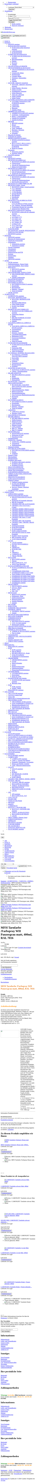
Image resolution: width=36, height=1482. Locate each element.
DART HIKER (16, 777)
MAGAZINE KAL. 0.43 (19, 562)
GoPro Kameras (16, 423)
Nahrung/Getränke (13, 447)
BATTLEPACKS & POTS (20, 182)
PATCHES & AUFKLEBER (16, 448)
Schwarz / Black (16, 588)
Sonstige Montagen (17, 601)
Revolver (14, 63)
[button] (11, 4)
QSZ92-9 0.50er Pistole (15, 801)
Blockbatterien (16, 287)
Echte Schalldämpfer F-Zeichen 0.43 (22, 703)
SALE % (7, 41)
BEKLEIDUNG (9, 645)
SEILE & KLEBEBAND (15, 467)
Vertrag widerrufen (6, 1385)
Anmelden (10, 1129)
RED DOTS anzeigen (18, 269)
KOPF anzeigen (16, 650)
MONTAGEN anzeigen (19, 594)
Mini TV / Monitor (17, 428)
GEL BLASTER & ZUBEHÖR (17, 66)
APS (9, 792)
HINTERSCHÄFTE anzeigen (21, 621)
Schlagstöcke (12, 242)
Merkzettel (7, 27)
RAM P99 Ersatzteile (18, 527)
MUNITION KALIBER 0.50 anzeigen (23, 170)
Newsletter (4, 1364)
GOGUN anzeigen (17, 769)
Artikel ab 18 (4, 1349)
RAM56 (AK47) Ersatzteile (20, 536)
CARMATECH (16, 554)
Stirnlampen (15, 331)
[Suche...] (22, 866)
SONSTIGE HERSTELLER (16, 827)
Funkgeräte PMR (17, 348)
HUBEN (14, 772)
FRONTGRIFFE (13, 584)
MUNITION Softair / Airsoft (16, 185)
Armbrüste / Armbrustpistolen (20, 115)
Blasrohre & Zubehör (14, 135)
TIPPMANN (15, 547)
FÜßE (10, 685)
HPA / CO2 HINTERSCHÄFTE (18, 740)
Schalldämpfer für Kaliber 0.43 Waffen (23, 577)
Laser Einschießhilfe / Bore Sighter (18, 266)
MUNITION (8, 157)
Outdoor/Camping (13, 480)
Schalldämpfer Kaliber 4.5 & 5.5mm (22, 572)
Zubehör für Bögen (17, 120)
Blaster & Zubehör (17, 148)
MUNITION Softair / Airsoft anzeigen (23, 187)
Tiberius (14, 561)
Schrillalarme (12, 250)
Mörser (14, 79)
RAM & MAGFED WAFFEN (17, 46)
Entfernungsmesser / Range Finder (18, 264)
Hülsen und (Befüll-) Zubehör (20, 764)
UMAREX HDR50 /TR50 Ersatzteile (23, 512)
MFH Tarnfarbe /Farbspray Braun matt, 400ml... (15, 1145)
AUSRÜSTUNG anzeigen (16, 296)
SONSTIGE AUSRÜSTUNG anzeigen (23, 370)
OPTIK (6, 261)
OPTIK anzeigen (13, 262)
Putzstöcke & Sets (17, 437)
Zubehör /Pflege (16, 110)
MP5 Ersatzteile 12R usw (19, 537)
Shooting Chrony (17, 413)
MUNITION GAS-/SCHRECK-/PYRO (20, 200)
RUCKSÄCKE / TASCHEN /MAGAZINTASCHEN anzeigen (22, 385)
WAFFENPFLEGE (14, 432)
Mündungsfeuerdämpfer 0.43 (20, 705)
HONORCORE (16, 549)
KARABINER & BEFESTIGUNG (18, 472)
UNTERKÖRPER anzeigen (20, 673)
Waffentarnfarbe (16, 445)
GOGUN (11, 767)
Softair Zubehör (16, 96)
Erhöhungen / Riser (17, 596)
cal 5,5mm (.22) (16, 219)
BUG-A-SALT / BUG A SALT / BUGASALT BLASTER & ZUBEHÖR (21, 145)
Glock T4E (11, 697)
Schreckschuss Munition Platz (20, 209)
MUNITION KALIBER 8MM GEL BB (20, 183)
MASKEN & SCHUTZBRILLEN (18, 309)
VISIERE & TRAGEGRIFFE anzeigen (23, 631)
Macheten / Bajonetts (18, 130)
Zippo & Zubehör (17, 341)
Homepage (4, 1318)
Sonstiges (11, 257)
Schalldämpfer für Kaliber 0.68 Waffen (23, 581)
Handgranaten (16, 74)
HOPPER (11, 638)
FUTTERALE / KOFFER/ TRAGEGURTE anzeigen (20, 355)
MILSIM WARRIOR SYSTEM (21, 318)
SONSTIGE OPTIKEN (15, 281)
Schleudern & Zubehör (15, 136)
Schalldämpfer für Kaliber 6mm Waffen (23, 576)
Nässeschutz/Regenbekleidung (21, 670)
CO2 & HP (7, 732)
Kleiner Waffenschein (7, 1366)
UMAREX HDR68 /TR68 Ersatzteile (23, 514)
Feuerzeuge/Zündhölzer (19, 338)
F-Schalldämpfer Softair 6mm (20, 571)
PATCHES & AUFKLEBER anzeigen (23, 450)
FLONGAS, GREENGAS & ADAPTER (20, 738)
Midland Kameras (17, 422)
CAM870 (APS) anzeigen (19, 759)
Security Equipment (14, 247)
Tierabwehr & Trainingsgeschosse (22, 173)
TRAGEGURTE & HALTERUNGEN (19, 626)
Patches (14, 452)
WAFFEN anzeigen (14, 44)
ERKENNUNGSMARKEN (16, 477)
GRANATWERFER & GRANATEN (19, 68)
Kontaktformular (5, 1361)
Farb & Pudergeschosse (19, 172)
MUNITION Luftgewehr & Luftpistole (19, 210)
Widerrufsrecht (5, 1339)
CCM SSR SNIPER (14, 824)
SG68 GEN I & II (13, 728)
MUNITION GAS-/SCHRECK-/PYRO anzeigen (22, 203)
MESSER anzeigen (17, 123)
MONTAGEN (12, 593)
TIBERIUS (15, 552)
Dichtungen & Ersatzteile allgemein (22, 500)
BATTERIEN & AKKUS (15, 282)
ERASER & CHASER (15, 822)
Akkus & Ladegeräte (18, 94)
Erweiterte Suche (12, 868)
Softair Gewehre (16, 89)
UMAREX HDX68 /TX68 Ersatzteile (23, 515)
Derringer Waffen (17, 153)
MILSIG (14, 546)
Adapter (14, 613)
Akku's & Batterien (17, 351)
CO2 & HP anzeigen (14, 733)
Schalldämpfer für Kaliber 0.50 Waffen (23, 579)
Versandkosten (18, 1473)
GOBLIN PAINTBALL (15, 819)
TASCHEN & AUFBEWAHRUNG (19, 750)
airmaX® (11, 804)
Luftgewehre (15, 106)
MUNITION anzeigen (14, 158)
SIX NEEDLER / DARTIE (20, 774)
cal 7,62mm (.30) (17, 222)
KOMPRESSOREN (14, 747)
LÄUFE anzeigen (17, 542)
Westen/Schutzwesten (18, 666)
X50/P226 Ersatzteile (18, 525)
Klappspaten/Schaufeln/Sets (16, 468)
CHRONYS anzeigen (18, 411)
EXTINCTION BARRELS (20, 544)
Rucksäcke (15, 396)
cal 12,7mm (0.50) (17, 225)
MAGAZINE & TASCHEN (20, 784)
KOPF (10, 648)
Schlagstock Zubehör (18, 245)
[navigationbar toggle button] (6, 36)
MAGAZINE (12, 557)
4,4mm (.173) (16, 215)
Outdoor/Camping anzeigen (20, 482)
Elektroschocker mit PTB (15, 252)
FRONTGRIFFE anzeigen (20, 586)
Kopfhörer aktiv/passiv (14, 460)
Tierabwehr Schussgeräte (15, 240)
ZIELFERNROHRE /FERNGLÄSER (19, 272)
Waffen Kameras (17, 420)
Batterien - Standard (17, 289)
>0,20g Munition (17, 192)
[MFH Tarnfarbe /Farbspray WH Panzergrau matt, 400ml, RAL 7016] (18, 906)
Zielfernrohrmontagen (18, 598)
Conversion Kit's (13, 634)
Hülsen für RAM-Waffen (19, 167)
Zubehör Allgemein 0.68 (15, 640)
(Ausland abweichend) (24, 947)
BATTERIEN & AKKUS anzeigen (22, 284)
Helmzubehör (16, 380)
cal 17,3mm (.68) (17, 227)
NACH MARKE (9, 754)
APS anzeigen (16, 794)
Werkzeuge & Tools (17, 435)
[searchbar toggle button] (5, 38)
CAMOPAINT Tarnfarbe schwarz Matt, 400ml (14, 1186)
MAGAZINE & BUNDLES (20, 814)
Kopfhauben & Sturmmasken (20, 656)
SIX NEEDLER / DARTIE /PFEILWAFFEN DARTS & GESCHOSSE (21, 231)
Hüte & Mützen (16, 651)
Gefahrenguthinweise (7, 1348)
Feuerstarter (15, 339)
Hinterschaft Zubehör (18, 624)
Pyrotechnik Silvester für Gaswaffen (22, 207)
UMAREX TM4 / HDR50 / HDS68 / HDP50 (21, 779)
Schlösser (14, 361)
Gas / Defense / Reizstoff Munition (22, 205)
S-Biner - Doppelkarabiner (19, 371)
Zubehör (14, 64)
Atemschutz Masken (18, 314)
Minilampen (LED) (17, 336)
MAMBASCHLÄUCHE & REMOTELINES (16, 744)
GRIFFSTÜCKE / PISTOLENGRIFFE (20, 636)
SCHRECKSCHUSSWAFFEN (17, 54)
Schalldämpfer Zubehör (19, 583)
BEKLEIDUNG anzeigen (15, 646)
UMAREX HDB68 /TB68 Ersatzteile (23, 509)
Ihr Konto (3, 1377)
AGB (10, 1470)
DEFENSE (7, 235)
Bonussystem (12, 2)
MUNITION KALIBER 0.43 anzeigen (23, 162)
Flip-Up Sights (16, 633)
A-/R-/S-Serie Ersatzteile (19, 539)
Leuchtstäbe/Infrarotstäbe (19, 334)
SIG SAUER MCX (14, 826)
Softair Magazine (17, 93)
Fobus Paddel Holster (18, 304)
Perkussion (11, 150)
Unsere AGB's (5, 1343)
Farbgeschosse (16, 163)
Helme (14, 376)
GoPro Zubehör (16, 427)
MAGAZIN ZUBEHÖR (15, 616)
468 (13, 551)
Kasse (2, 1379)
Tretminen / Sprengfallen (19, 78)
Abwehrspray (12, 249)
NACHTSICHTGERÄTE (16, 279)
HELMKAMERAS (14, 416)
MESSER (11, 121)
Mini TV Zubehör (17, 430)
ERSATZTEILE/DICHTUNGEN (18, 495)
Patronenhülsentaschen (18, 393)
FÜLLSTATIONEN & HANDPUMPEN (20, 742)
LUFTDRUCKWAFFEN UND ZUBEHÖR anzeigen (21, 102)
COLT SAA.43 (12, 797)
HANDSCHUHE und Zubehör (17, 678)
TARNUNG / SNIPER (15, 440)
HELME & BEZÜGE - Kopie (21, 653)
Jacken (14, 665)
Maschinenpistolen (17, 59)
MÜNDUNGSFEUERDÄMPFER (18, 614)
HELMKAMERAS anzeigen (20, 418)
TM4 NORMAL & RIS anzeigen (21, 702)
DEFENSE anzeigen (14, 237)
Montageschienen (17, 599)
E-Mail (10, 16)
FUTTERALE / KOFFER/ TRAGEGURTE (21, 353)
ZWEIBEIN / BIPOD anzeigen (21, 611)
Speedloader (15, 197)
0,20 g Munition (16, 190)
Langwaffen (15, 359)
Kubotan (10, 254)
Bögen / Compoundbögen (19, 116)
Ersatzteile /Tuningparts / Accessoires (22, 762)
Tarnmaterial (15, 443)
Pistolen (14, 61)
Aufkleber (15, 453)
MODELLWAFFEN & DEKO (17, 138)
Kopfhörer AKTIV (17, 463)
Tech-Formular (5, 1357)
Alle (5, 840)
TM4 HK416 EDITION (15, 713)
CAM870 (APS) (13, 757)
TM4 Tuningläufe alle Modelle (21, 708)
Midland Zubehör (17, 425)
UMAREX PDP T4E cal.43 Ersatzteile (23, 504)
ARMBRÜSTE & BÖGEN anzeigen (23, 113)
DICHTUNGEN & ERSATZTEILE (19, 749)
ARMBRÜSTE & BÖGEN (16, 111)
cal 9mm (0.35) (16, 224)
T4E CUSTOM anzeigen (15, 693)
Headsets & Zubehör (18, 349)
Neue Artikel (4, 1380)
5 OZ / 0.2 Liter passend (19, 623)
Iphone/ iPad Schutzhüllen (15, 470)
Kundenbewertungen (10, 979)
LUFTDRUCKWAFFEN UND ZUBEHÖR (21, 100)
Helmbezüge (15, 378)
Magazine (15, 108)
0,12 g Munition (16, 188)
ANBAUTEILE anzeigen (15, 494)
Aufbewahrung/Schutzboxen (16, 479)
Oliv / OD (15, 591)
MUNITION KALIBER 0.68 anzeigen (23, 177)
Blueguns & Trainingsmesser (16, 239)
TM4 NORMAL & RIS (15, 700)
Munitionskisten (16, 364)
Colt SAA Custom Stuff (15, 695)
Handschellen (12, 255)
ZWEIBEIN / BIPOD (14, 609)
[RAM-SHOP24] (8, 32)
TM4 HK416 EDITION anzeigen (22, 715)
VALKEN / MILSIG (14, 780)
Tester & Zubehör (17, 291)
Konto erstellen (16, 24)
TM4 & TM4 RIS (17, 556)
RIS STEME (12, 604)
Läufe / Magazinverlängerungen (21, 765)
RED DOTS (12, 267)
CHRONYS (11, 410)
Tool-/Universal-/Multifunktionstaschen (23, 395)
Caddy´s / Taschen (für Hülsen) (21, 760)
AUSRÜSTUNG (9, 294)
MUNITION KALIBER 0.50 (17, 168)
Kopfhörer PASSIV (17, 465)
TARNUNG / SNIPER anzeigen (21, 442)
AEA (13, 770)
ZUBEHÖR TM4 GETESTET (17, 608)
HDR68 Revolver (13, 710)
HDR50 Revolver (13, 725)
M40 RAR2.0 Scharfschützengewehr (19, 698)
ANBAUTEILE (9, 492)
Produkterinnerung (6, 1151)
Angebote (3, 1382)
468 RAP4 (11, 802)
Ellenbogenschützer (17, 668)
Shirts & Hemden (17, 663)
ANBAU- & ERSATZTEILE (20, 785)
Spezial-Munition (17, 193)
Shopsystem (4, 1478)
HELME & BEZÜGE (14, 373)
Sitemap (3, 1346)
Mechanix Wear (16, 683)
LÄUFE (10, 541)
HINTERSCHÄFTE (14, 619)
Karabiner (15, 366)
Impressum (4, 1359)
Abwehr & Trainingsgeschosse (21, 165)
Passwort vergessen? (18, 25)
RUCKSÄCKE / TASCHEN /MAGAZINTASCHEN (16, 382)
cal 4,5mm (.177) (17, 217)
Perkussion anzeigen (18, 152)
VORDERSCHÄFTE (14, 618)
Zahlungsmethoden (6, 1367)
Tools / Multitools (17, 128)
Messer (14, 125)
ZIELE (6, 643)
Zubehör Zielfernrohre (18, 277)
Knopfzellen (15, 286)
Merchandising (12, 457)
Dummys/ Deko (12, 455)
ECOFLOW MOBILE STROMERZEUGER (18, 484)
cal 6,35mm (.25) (17, 220)
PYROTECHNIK (13, 229)
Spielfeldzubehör (13, 438)
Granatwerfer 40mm (18, 73)
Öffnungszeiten (5, 1384)
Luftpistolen (15, 105)
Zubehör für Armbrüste (18, 118)
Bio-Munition (16, 195)
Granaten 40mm (16, 76)
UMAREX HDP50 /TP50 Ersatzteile (23, 510)
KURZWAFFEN (17, 53)
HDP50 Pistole (12, 723)
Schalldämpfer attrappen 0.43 (20, 707)
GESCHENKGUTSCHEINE (17, 415)
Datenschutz (4, 1344)
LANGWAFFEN (17, 51)
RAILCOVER (12, 606)
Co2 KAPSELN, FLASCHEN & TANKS (20, 737)
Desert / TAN (16, 589)
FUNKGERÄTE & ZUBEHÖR (17, 343)
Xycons (3, 1480)
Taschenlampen (16, 329)
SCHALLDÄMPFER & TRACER (18, 566)
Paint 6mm (15, 198)
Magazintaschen (16, 388)
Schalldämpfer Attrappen (19, 91)
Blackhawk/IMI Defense (19, 302)
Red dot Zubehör (17, 271)
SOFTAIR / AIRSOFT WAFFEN (18, 83)
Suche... (30, 866)
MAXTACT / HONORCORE (17, 807)
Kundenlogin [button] (8, 11)
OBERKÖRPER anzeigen (19, 660)
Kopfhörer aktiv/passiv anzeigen (21, 462)
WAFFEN (7, 43)
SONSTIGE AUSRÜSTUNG (17, 368)
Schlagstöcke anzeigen (18, 244)
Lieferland (11, 7)
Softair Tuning (16, 98)
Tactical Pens (15, 126)
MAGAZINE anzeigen (18, 559)
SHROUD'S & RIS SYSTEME (21, 789)
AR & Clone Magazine (18, 564)
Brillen (14, 316)
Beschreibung (8, 977)
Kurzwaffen (15, 358)
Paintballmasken (16, 319)
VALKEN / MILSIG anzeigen (21, 782)
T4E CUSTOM (9, 692)
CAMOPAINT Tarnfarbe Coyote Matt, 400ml (14, 1253)
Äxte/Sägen (15, 131)
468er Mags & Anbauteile (15, 628)
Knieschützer (15, 675)
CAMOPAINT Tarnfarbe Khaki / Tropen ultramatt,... (16, 1287)
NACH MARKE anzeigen (16, 755)
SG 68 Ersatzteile (17, 529)
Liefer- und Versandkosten (8, 1341)
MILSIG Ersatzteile (17, 502)
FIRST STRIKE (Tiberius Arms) (17, 817)
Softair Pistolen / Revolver (19, 88)
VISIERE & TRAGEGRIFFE (17, 629)
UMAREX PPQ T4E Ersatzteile (21, 520)
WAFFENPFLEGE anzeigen (20, 433)
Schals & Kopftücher (18, 655)
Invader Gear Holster (18, 306)
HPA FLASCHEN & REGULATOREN (20, 735)
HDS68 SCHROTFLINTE (16, 727)
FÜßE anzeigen (16, 686)
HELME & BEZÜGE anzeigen (21, 375)
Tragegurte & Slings (18, 363)
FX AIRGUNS (16, 775)
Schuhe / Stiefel (16, 688)
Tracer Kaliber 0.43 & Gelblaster (21, 574)
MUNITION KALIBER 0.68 (17, 175)
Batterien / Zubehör (17, 333)
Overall (14, 661)
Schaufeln (15, 133)
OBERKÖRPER (13, 658)
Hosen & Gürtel (16, 676)
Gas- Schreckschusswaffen (8, 1362)
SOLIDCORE (12, 799)
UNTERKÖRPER (13, 671)
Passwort (10, 18)
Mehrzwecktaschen (17, 391)
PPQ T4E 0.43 (12, 712)
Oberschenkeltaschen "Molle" (20, 390)
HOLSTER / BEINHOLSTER (17, 297)
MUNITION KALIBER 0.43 (17, 160)
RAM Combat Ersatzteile (19, 531)
